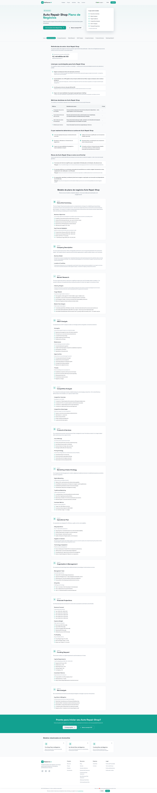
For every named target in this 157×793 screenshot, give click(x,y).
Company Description (61, 38)
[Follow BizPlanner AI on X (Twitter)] (42, 771)
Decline (102, 790)
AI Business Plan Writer (84, 779)
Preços (68, 2)
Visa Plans (74, 2)
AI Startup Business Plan (84, 782)
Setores (81, 765)
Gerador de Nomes (84, 768)
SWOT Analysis (80, 38)
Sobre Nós (95, 763)
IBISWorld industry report (57, 58)
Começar (113, 2)
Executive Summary (51, 38)
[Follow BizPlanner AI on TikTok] (49, 771)
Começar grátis (69, 727)
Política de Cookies (110, 770)
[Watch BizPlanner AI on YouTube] (46, 771)
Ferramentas (69, 770)
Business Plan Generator (85, 770)
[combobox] (100, 2)
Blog (79, 2)
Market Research (71, 38)
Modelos (63, 2)
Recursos (69, 763)
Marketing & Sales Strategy (111, 38)
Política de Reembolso (110, 768)
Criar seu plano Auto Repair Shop (53, 27)
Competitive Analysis (89, 38)
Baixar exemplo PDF (76, 27)
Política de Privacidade (110, 763)
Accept (107, 790)
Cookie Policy (80, 790)
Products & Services (100, 38)
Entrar (108, 2)
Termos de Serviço (109, 765)
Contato (83, 2)
